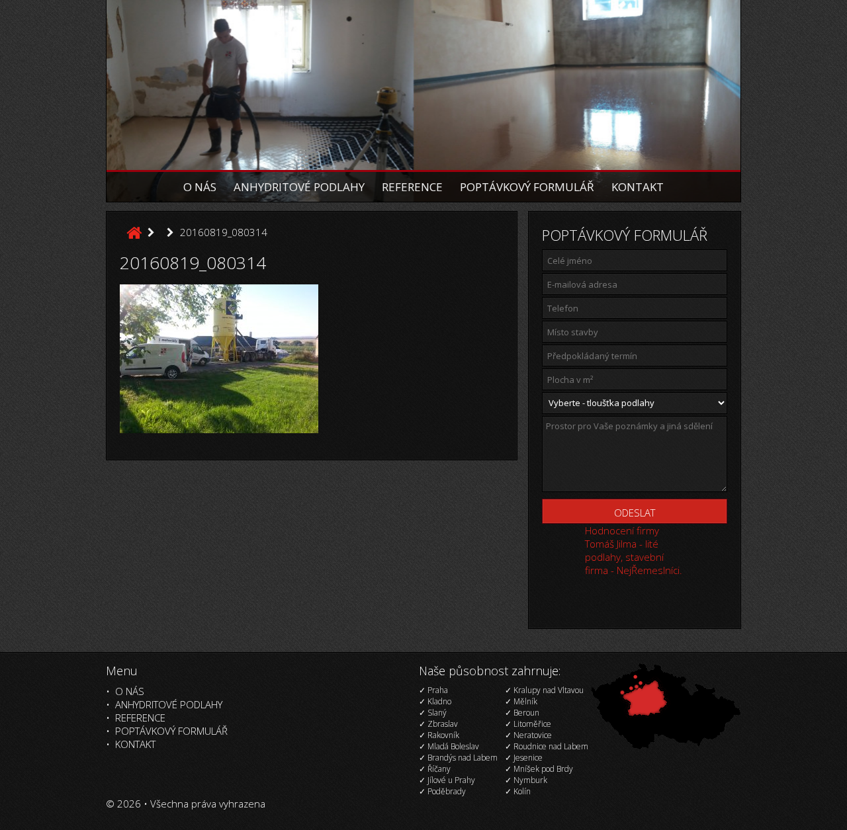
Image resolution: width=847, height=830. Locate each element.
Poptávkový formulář (527, 186)
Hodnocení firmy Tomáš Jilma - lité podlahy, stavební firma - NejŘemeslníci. (633, 550)
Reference (412, 186)
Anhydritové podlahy (299, 186)
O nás (199, 186)
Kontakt (637, 186)
